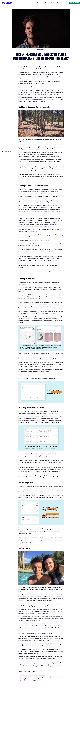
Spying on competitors (49, 313)
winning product (54, 193)
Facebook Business (30, 416)
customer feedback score (51, 224)
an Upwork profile (50, 152)
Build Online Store (74, 2)
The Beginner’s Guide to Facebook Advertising (32, 675)
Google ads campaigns (35, 492)
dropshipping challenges (38, 99)
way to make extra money (53, 76)
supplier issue (55, 618)
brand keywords (41, 529)
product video (39, 295)
